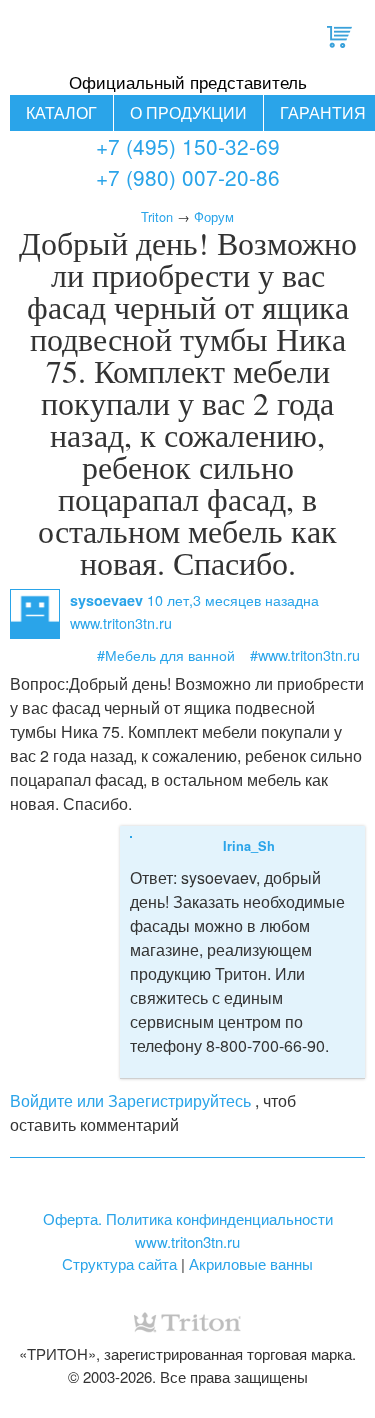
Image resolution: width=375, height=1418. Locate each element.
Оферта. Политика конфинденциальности (188, 1218)
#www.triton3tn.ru (305, 654)
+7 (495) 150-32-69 (188, 146)
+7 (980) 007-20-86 (188, 177)
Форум (214, 216)
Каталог (61, 112)
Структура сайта (119, 1263)
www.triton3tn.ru (187, 1241)
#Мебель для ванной (166, 654)
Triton (157, 216)
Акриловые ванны (251, 1263)
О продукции (188, 112)
